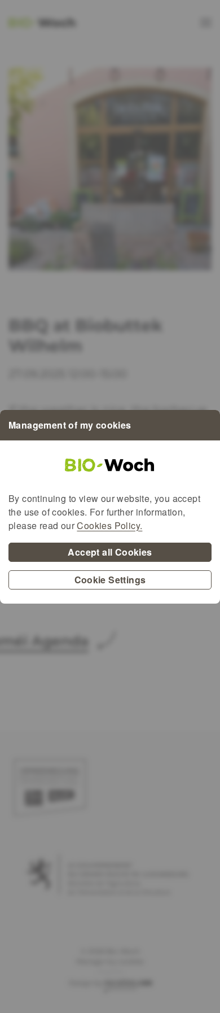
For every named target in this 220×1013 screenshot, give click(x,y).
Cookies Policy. (109, 525)
